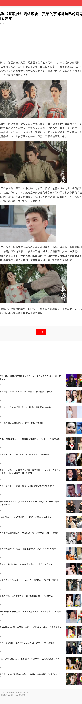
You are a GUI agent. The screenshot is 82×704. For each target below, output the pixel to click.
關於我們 (4, 695)
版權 (23, 695)
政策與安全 (11, 695)
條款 (16, 695)
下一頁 (41, 332)
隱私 (20, 695)
